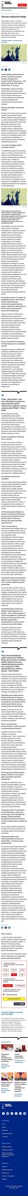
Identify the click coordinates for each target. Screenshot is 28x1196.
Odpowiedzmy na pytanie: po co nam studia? (7, 1084)
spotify (24, 1113)
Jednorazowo (20, 985)
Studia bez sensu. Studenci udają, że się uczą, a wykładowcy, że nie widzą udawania (21, 1087)
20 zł (14, 974)
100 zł (22, 970)
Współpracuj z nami (7, 1169)
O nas (3, 1124)
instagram (11, 1113)
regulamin (14, 994)
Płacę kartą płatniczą (14, 999)
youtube (7, 1113)
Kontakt (4, 1127)
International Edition (7, 1133)
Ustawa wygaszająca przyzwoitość (19, 1056)
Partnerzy (4, 1166)
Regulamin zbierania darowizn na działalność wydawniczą (8, 1154)
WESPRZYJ (22, 5)
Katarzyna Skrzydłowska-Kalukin (5, 1065)
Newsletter (5, 1130)
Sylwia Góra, (19, 1060)
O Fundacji (5, 1136)
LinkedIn (9, 70)
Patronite (4, 1179)
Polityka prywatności (7, 1150)
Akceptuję (11, 994)
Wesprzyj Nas (5, 1173)
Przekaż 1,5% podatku (8, 1176)
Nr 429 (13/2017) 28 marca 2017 (9, 13)
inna (22, 974)
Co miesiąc (8, 985)
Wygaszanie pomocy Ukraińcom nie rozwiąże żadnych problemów (7, 1057)
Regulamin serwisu (7, 1146)
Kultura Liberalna (6, 4)
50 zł (6, 974)
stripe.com (19, 1003)
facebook (3, 1113)
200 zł (14, 970)
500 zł (5, 970)
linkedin (20, 1113)
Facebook (2, 70)
